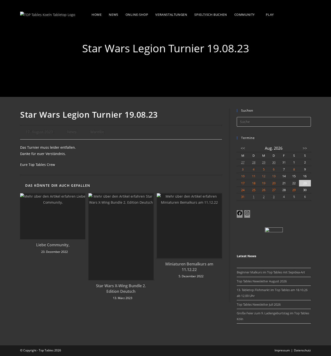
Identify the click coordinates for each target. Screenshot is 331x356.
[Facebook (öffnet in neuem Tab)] (298, 14)
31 (242, 196)
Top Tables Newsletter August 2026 (262, 281)
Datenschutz (302, 350)
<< (243, 148)
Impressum (282, 350)
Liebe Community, (53, 245)
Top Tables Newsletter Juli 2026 (259, 304)
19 (263, 183)
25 (253, 190)
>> (305, 148)
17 (242, 183)
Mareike (97, 132)
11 (253, 176)
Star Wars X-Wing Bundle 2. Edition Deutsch (121, 288)
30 (274, 162)
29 (263, 162)
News (71, 132)
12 (263, 176)
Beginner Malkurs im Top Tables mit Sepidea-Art (271, 272)
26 (263, 190)
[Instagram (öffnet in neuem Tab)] (308, 14)
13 (274, 176)
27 (242, 162)
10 (242, 176)
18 (253, 183)
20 (274, 183)
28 (253, 162)
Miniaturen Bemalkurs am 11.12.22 (189, 266)
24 (242, 190)
